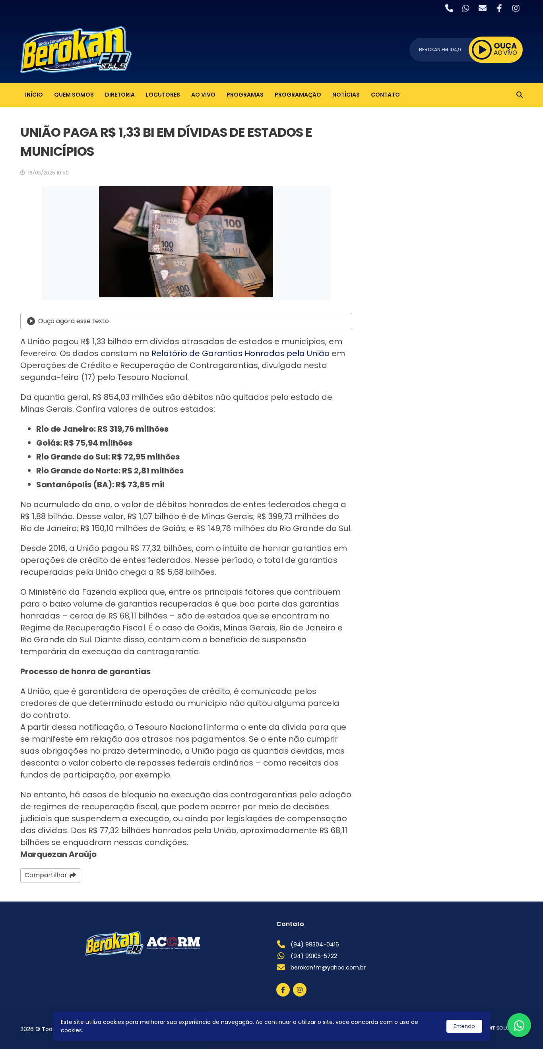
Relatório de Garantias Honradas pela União (240, 353)
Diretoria (120, 95)
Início (34, 95)
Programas (245, 95)
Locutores (163, 95)
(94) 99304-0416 (315, 944)
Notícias (346, 95)
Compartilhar (46, 875)
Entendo (464, 1026)
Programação (298, 95)
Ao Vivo (203, 95)
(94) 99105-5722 (314, 956)
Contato (385, 95)
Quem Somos (74, 95)
